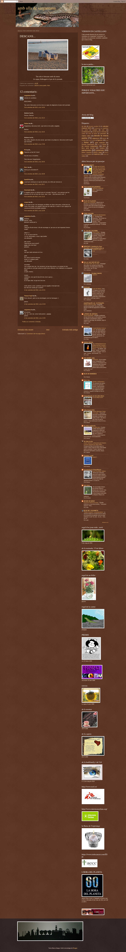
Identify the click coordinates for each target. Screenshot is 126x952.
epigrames (95, 138)
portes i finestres (86, 152)
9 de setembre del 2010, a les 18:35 (34, 161)
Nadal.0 (94, 457)
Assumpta (27, 190)
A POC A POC (96, 232)
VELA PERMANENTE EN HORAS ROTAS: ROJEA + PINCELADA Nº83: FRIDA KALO (99, 346)
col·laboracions (86, 131)
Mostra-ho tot (105, 522)
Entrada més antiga (70, 330)
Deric (25, 167)
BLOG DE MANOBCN (90, 374)
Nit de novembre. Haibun (99, 471)
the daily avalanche (89, 426)
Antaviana (87, 326)
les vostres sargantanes (90, 146)
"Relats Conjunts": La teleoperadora (93, 512)
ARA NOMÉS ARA (89, 358)
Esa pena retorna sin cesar (91, 502)
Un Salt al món (88, 441)
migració (94, 274)
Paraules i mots (88, 455)
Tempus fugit (28, 295)
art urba (84, 126)
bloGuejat (87, 287)
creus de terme (92, 133)
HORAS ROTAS (88, 342)
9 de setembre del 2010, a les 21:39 (34, 210)
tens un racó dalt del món (91, 262)
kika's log (87, 380)
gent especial (99, 142)
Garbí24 (26, 179)
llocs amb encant (88, 148)
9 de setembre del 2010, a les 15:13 (34, 118)
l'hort (99, 144)
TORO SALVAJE (89, 213)
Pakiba (26, 123)
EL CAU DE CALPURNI (91, 231)
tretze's (105, 154)
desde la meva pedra (40, 85)
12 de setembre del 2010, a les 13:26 (34, 318)
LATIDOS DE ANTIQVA (90, 314)
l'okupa (104, 144)
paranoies (86, 150)
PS (25, 150)
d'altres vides (86, 136)
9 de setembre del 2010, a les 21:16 (34, 196)
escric (104, 138)
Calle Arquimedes (89, 410)
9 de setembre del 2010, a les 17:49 (34, 144)
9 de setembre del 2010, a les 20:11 (34, 184)
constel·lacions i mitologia (99, 131)
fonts (107, 140)
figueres (99, 140)
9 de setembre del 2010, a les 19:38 (34, 174)
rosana (26, 202)
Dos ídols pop (96, 427)
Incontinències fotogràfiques (92, 469)
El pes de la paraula (90, 201)
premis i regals (98, 152)
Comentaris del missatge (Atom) (36, 333)
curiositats (103, 133)
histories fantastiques (88, 144)
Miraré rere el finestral (90, 202)
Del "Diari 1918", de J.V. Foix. (92, 263)
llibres (104, 146)
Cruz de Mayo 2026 (97, 397)
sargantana (27, 95)
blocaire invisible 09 (94, 126)
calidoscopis (97, 128)
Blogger (75, 948)
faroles (89, 140)
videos (83, 156)
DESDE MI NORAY (89, 501)
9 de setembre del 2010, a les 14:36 (34, 107)
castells (95, 130)
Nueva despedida (89, 315)
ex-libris (84, 140)
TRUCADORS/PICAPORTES (92, 187)
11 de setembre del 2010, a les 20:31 (34, 290)
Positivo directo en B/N (90, 304)
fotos (48, 85)
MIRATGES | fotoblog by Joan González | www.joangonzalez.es (94, 247)
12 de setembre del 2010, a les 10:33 (34, 304)
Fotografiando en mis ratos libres (94, 396)
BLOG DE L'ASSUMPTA (91, 510)
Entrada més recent (25, 330)
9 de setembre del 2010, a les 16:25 (34, 132)
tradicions (97, 154)
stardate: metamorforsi (98, 381)
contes (83, 133)
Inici (47, 330)
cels (103, 130)
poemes (100, 150)
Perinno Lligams (89, 165)
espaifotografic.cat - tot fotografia (94, 303)
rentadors (89, 154)
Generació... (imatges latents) (93, 273)
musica (102, 148)
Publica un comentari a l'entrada (31, 321)
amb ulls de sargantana (37, 8)
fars (94, 140)
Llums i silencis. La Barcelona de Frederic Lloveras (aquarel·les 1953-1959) (95, 443)
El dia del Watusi (97, 288)
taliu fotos (87, 485)
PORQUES (95, 359)
